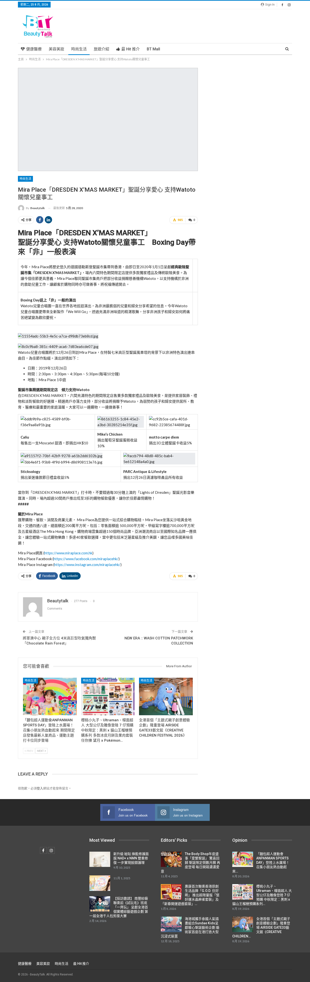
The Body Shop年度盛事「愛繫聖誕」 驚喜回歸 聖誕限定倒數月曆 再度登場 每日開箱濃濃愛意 (190, 862)
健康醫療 (34, 49)
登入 (40, 788)
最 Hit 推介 (130, 49)
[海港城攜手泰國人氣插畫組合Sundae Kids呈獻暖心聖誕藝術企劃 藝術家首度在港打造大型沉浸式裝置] (171, 924)
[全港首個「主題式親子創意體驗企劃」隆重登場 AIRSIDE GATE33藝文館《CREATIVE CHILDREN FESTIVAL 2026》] (166, 696)
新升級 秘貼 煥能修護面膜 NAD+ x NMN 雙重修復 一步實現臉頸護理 (131, 858)
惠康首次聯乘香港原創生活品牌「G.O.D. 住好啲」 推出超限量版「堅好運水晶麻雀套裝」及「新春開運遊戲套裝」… (190, 895)
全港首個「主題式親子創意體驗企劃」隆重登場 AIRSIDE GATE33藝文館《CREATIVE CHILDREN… (261, 927)
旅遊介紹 (101, 49)
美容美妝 (56, 49)
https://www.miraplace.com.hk (68, 553)
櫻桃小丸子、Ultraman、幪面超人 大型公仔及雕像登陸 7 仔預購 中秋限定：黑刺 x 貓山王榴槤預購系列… (262, 895)
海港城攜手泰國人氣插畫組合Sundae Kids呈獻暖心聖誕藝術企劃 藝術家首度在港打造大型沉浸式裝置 (190, 927)
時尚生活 (79, 49)
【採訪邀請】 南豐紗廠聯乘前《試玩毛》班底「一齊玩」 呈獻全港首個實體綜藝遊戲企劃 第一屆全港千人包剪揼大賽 (118, 907)
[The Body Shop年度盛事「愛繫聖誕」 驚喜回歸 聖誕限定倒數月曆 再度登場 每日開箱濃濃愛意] (171, 859)
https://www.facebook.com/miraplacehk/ (86, 559)
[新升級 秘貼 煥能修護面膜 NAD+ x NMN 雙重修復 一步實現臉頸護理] (99, 859)
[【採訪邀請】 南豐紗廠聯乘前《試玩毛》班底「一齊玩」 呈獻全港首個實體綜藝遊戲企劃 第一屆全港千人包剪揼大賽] (99, 904)
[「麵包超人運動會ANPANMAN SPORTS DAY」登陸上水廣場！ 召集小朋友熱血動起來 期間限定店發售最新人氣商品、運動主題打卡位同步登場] (50, 696)
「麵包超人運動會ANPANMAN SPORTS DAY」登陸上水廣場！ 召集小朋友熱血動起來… (260, 862)
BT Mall (153, 49)
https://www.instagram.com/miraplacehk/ (87, 564)
